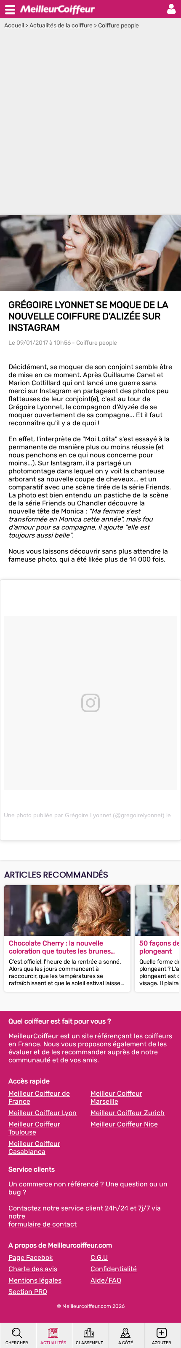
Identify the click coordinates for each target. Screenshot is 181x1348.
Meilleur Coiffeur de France (39, 1097)
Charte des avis (32, 1269)
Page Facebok (30, 1257)
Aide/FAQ (105, 1280)
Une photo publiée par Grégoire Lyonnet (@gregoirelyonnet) (84, 815)
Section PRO (27, 1292)
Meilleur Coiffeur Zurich (127, 1113)
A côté (125, 1342)
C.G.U (99, 1257)
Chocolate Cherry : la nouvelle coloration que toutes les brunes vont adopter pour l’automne (60, 947)
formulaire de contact (42, 1224)
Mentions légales (34, 1280)
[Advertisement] (90, 124)
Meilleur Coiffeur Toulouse (34, 1128)
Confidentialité (113, 1269)
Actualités (53, 1342)
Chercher (16, 1342)
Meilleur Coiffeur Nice (124, 1124)
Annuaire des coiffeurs (57, 9)
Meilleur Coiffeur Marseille (116, 1097)
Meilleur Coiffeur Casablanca (34, 1148)
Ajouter (161, 1342)
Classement (89, 1342)
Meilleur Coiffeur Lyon (42, 1113)
